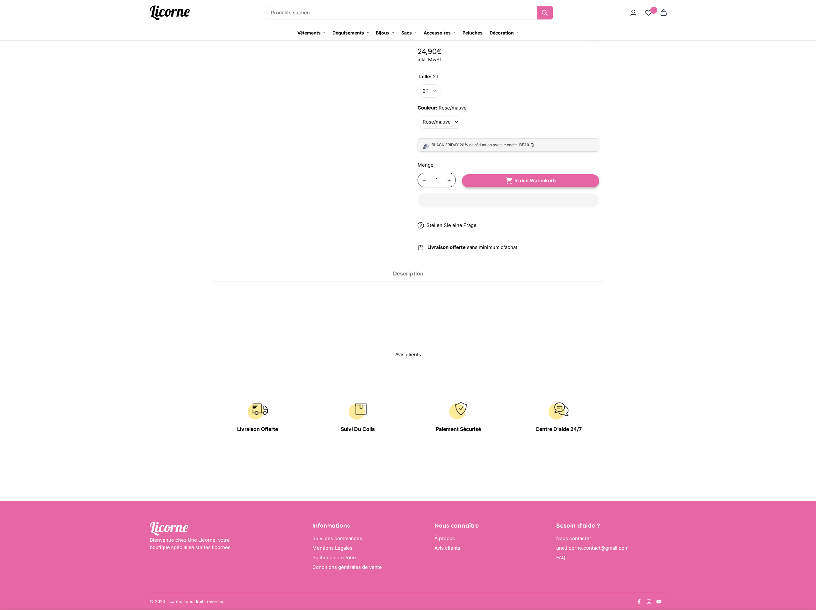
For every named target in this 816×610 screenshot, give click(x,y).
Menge (425, 165)
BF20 (524, 144)
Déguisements (348, 32)
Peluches (473, 32)
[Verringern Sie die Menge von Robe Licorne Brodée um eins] (424, 180)
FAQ (560, 557)
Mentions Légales (332, 548)
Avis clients (447, 548)
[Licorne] (170, 13)
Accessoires (437, 32)
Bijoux (383, 32)
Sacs (406, 32)
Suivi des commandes (337, 538)
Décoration (502, 32)
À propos (444, 538)
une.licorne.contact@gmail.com (592, 548)
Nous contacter (573, 538)
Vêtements (309, 32)
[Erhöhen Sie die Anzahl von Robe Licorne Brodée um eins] (449, 180)
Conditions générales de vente (347, 567)
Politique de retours (334, 557)
